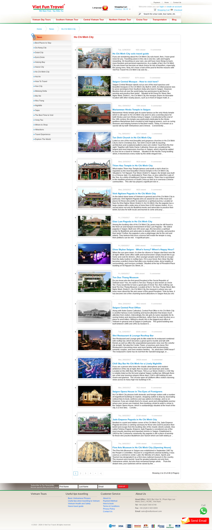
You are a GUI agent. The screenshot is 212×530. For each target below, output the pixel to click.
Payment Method (110, 501)
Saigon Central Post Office (127, 307)
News (51, 29)
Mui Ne (38, 96)
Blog (174, 19)
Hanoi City (39, 67)
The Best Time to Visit (44, 115)
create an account (174, 7)
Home (167, 2)
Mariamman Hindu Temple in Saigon (132, 109)
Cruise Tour (141, 19)
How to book (108, 503)
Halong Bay (40, 62)
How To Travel (41, 81)
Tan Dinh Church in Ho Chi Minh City (132, 137)
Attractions (39, 130)
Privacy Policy (109, 509)
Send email (198, 520)
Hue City (38, 86)
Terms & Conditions (111, 506)
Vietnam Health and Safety (79, 503)
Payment (157, 2)
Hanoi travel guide (75, 506)
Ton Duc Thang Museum (125, 277)
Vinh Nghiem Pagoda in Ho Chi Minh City (134, 193)
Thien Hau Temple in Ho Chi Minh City (133, 165)
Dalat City (39, 52)
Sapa (37, 110)
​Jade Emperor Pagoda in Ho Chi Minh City (135, 419)
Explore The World (43, 139)
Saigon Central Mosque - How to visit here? (136, 81)
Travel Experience (42, 134)
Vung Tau (39, 120)
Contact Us (177, 2)
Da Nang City (40, 48)
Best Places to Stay (43, 43)
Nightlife (38, 105)
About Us (107, 498)
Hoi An (38, 77)
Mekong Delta (41, 91)
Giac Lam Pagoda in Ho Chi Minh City (132, 221)
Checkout (178, 10)
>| (100, 473)
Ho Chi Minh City (68, 29)
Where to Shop (41, 125)
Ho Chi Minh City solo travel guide (131, 53)
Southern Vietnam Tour (67, 19)
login (162, 7)
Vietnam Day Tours (41, 19)
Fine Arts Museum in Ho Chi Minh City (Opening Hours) (142, 447)
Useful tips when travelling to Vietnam (84, 501)
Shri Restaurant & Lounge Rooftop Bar (133, 335)
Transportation (160, 19)
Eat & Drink (40, 57)
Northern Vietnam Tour (120, 19)
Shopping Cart (163, 10)
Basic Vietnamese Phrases (79, 498)
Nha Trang (39, 101)
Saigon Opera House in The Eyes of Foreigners (137, 391)
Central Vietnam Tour (93, 19)
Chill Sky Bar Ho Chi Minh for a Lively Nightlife (137, 363)
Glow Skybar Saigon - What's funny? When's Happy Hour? (143, 249)
